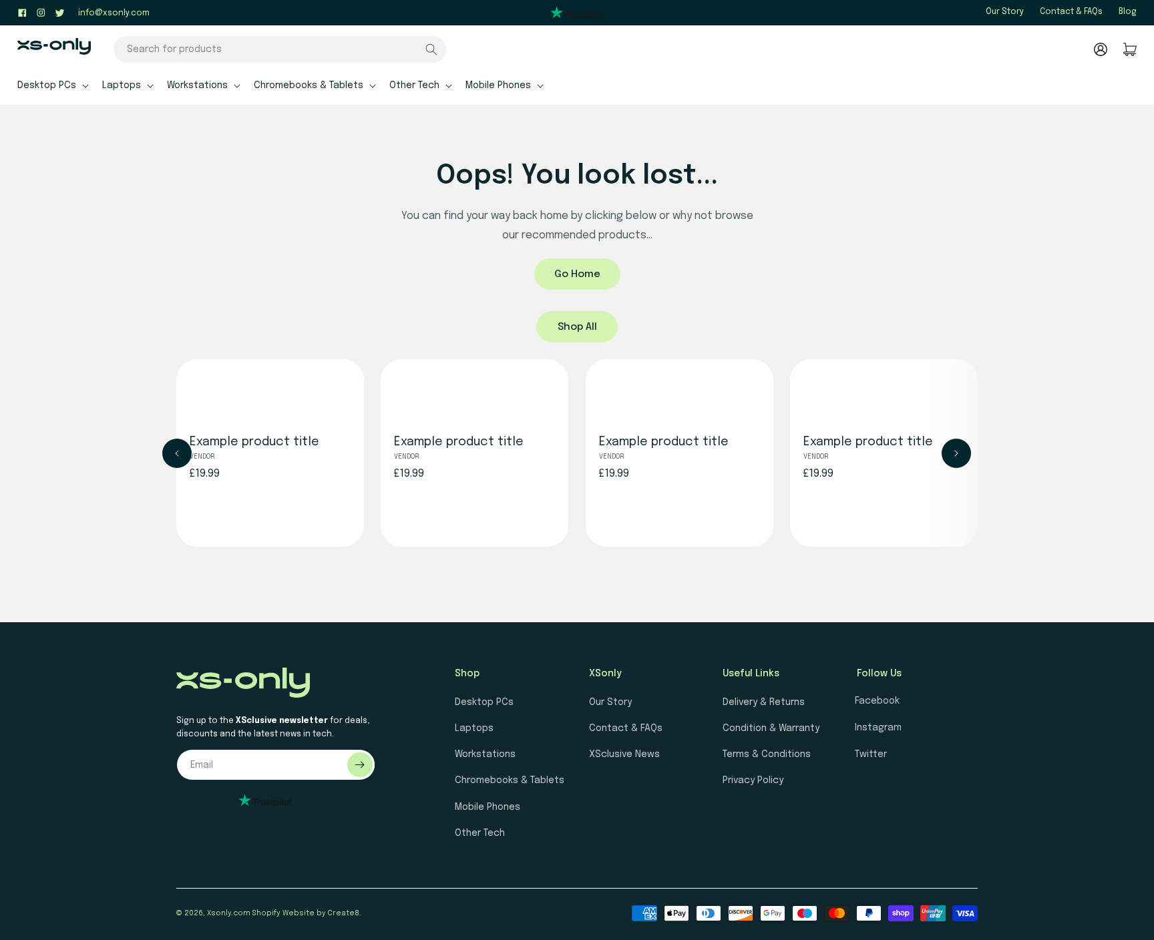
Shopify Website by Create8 (305, 913)
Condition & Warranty (771, 728)
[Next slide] (956, 453)
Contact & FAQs (1071, 12)
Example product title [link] (254, 443)
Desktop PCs (484, 702)
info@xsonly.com (114, 13)
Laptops (474, 728)
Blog (1128, 12)
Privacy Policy (753, 780)
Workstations (485, 754)
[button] (51, 85)
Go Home (577, 274)
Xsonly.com (228, 913)
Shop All (577, 327)
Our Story (1005, 12)
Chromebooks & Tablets (509, 780)
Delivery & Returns (764, 702)
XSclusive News (624, 754)
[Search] (431, 49)
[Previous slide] (177, 453)
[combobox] (280, 49)
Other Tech (480, 833)
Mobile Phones (487, 807)
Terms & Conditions (767, 754)
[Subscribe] (360, 764)
